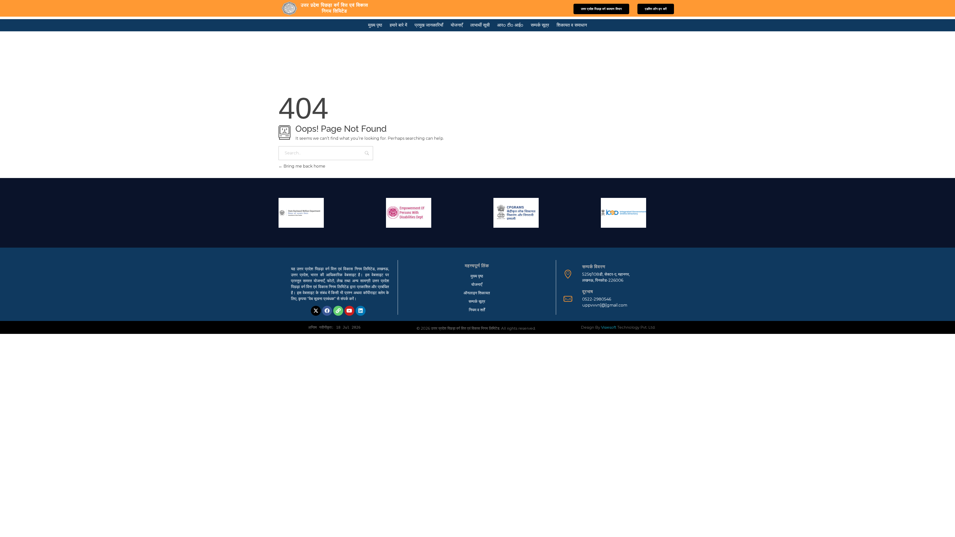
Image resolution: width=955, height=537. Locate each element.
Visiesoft (608, 327)
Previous (284, 211)
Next (670, 211)
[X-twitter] (316, 311)
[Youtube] (349, 311)
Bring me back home (304, 166)
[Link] (338, 311)
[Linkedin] (361, 311)
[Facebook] (327, 311)
